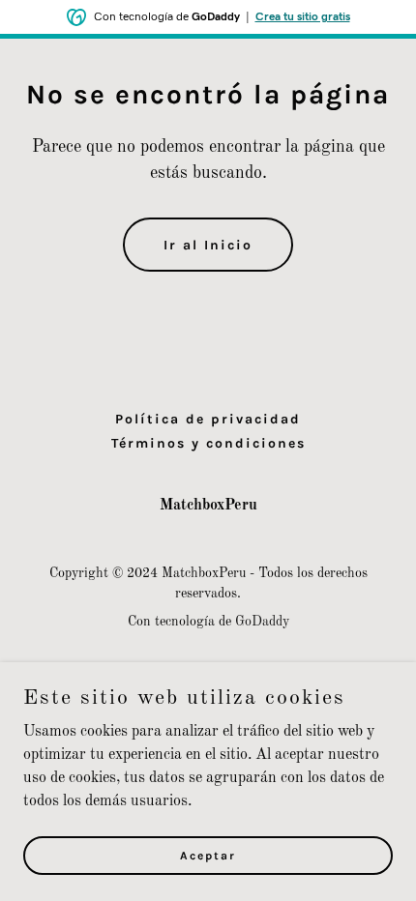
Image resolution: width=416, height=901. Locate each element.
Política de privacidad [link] (208, 419)
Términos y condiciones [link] (208, 443)
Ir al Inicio (208, 245)
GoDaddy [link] (262, 621)
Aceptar (208, 854)
